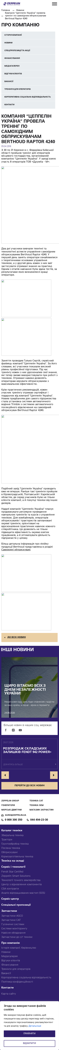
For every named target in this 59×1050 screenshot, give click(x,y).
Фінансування (9, 965)
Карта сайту (8, 994)
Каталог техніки (11, 830)
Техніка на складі (12, 861)
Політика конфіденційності (17, 982)
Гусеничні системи (12, 924)
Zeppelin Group (10, 801)
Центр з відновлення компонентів (21, 884)
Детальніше (35, 1026)
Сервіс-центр (10, 899)
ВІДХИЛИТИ (29, 1043)
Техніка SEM (36, 806)
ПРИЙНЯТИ (29, 1034)
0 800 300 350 (13, 820)
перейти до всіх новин (29, 786)
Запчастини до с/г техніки (16, 937)
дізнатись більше (13, 765)
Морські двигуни (11, 810)
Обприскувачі (9, 852)
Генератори (8, 806)
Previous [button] (5, 775)
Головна (5, 10)
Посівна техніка (10, 848)
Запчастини (9, 911)
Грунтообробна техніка (15, 844)
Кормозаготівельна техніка (17, 856)
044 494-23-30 (39, 820)
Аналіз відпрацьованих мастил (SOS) (23, 893)
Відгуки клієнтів (10, 960)
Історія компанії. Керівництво (18, 948)
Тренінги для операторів (15, 969)
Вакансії (6, 973)
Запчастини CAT (11, 920)
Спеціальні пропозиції (16, 905)
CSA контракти (10, 889)
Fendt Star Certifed (12, 872)
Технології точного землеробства (20, 880)
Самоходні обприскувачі (15, 550)
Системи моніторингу (14, 929)
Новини (20, 10)
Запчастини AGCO (12, 916)
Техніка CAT (36, 801)
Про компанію (10, 943)
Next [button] (54, 775)
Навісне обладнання (13, 933)
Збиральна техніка (12, 835)
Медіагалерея (9, 956)
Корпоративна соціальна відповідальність (26, 977)
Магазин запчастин (41, 810)
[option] (29, 754)
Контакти (7, 988)
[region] (29, 1025)
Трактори (6, 840)
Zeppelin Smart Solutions (15, 876)
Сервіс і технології (13, 867)
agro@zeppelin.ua (15, 815)
